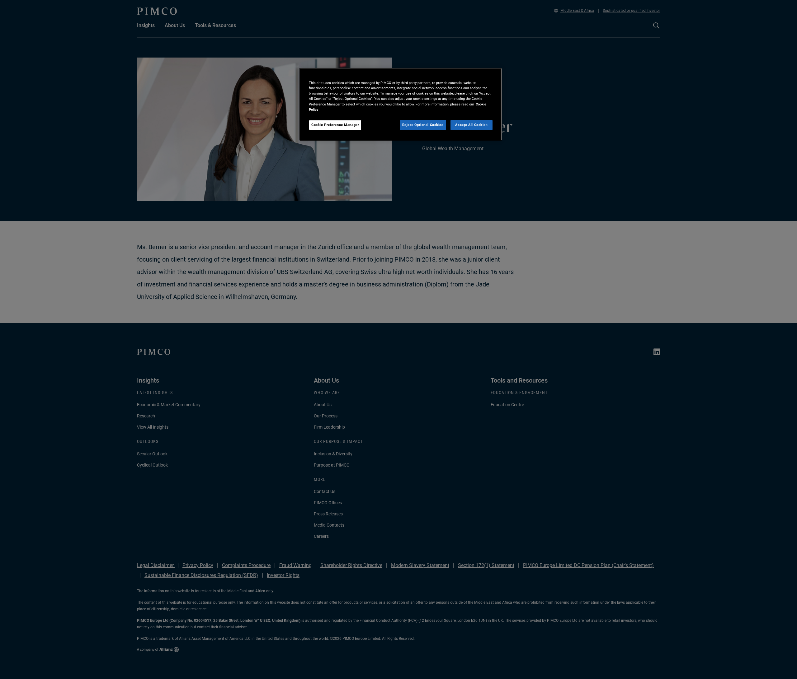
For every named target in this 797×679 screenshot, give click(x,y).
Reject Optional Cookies (423, 125)
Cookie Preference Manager (335, 125)
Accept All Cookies (471, 125)
